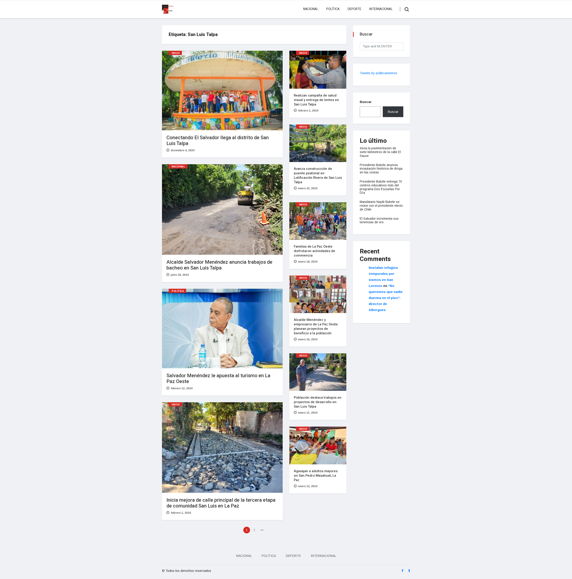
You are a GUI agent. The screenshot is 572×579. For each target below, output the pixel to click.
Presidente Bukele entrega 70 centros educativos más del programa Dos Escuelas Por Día (381, 187)
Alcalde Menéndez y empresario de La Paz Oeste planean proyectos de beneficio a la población (316, 326)
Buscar (366, 102)
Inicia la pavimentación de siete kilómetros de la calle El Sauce (380, 152)
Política (333, 9)
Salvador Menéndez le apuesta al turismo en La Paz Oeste (218, 378)
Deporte (354, 9)
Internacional (381, 9)
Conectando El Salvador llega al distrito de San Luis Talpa (217, 140)
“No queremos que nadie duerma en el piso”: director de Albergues (386, 298)
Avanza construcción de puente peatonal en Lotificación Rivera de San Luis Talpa (318, 175)
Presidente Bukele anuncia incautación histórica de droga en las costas (381, 168)
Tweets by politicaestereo (378, 73)
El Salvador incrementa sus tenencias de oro (379, 220)
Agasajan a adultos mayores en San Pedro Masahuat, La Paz (316, 475)
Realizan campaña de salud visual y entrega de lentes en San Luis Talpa (316, 100)
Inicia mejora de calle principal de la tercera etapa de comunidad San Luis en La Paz (220, 503)
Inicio (176, 53)
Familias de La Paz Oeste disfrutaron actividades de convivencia (314, 251)
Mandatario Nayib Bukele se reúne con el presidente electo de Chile (381, 205)
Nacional (310, 9)
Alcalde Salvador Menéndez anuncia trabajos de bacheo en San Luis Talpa (219, 265)
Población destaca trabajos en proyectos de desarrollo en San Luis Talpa (317, 402)
